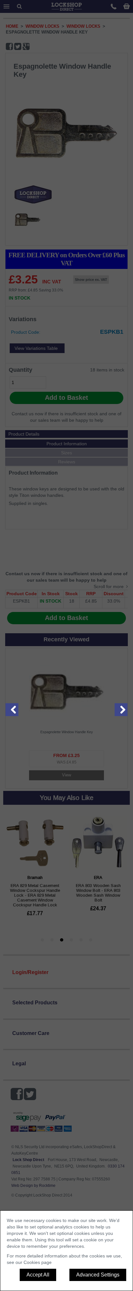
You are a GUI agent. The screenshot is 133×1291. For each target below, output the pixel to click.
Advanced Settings (97, 1274)
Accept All (37, 1274)
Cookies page (38, 1262)
